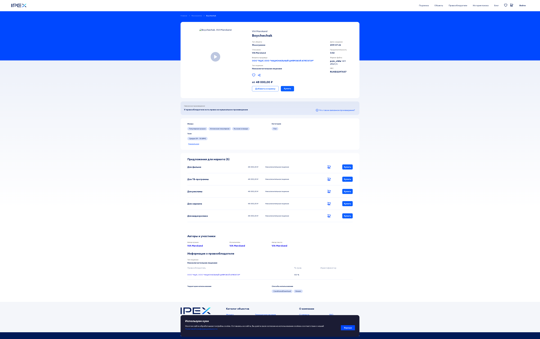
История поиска (481, 5)
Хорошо (348, 327)
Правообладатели (458, 5)
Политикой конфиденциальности (201, 329)
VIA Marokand (195, 245)
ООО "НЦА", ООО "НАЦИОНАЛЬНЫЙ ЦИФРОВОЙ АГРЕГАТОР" (283, 60)
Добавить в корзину (265, 88)
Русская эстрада (241, 129)
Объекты (438, 5)
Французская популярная (263, 129)
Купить (287, 88)
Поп (275, 129)
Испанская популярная (219, 129)
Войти (522, 5)
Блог (496, 5)
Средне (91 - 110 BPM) (197, 138)
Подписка (424, 5)
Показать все (193, 144)
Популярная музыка (197, 129)
